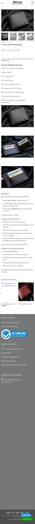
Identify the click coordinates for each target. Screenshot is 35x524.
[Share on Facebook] (6, 50)
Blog (15, 517)
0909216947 (27, 519)
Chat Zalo (26, 515)
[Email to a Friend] (12, 50)
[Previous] (4, 20)
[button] (2, 3)
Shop (3, 515)
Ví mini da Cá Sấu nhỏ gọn (25, 304)
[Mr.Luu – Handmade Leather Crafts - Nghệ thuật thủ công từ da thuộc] (17, 3)
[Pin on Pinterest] (15, 50)
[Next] (30, 20)
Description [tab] (5, 60)
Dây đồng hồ (15, 515)
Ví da (8, 42)
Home (3, 42)
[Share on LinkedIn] (18, 50)
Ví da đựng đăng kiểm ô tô (8, 304)
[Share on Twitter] (9, 50)
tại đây (16, 215)
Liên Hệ (20, 517)
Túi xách (8, 515)
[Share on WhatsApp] (2, 50)
